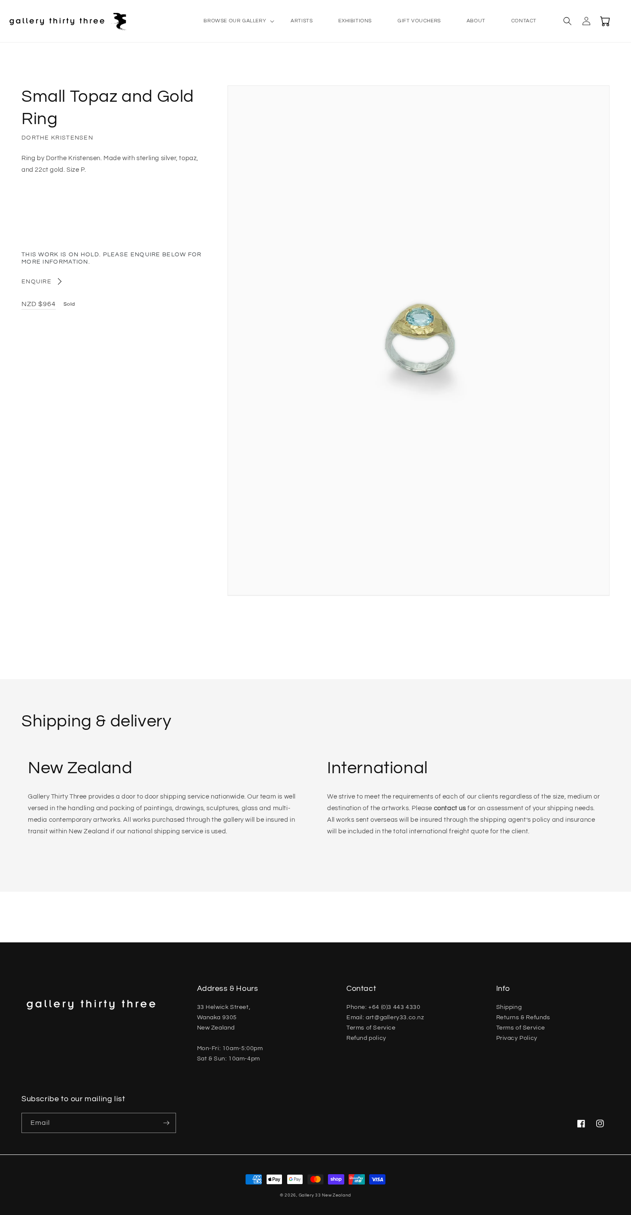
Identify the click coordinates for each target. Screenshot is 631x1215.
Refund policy (366, 1038)
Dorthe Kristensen (57, 138)
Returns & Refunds (523, 1018)
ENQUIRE (36, 282)
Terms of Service (371, 1028)
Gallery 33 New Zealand (325, 1195)
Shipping (509, 1007)
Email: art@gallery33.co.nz (385, 1018)
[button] (234, 21)
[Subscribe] (166, 1123)
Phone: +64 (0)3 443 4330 (383, 1007)
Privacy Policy (516, 1038)
